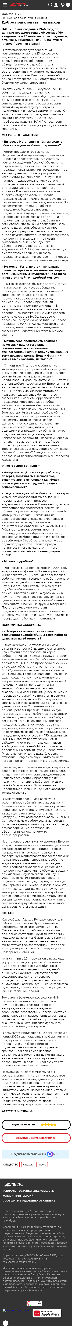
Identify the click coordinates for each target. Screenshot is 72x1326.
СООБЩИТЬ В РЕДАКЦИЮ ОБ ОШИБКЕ (29, 1200)
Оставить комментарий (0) (36, 1138)
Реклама (9, 1190)
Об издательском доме (36, 1190)
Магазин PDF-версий (18, 1195)
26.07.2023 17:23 (11, 14)
